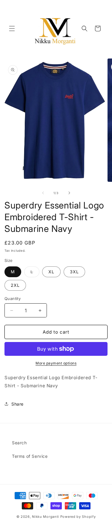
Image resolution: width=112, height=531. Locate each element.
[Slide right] (69, 193)
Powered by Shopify (78, 516)
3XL (74, 271)
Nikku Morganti (45, 516)
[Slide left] (43, 193)
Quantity (12, 298)
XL (51, 271)
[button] (12, 28)
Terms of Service (30, 456)
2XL (15, 285)
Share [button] (17, 403)
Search (19, 442)
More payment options (56, 363)
